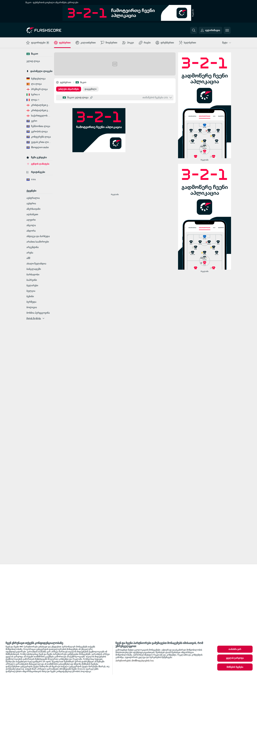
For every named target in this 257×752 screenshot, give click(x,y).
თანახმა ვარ (235, 649)
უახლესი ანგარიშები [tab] (68, 89)
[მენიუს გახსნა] (227, 30)
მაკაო (83, 82)
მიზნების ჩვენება (235, 667)
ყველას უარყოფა (235, 658)
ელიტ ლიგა (33, 61)
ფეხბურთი (65, 82)
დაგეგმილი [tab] (90, 89)
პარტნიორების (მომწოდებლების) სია (135, 660)
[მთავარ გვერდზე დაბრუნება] (50, 30)
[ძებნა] (193, 30)
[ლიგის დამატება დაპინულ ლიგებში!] (91, 97)
